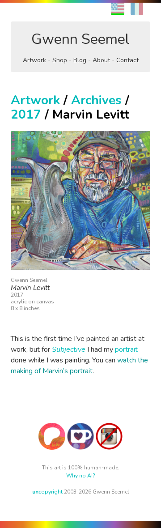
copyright (47, 491)
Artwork (34, 60)
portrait (126, 349)
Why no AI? (80, 475)
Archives (96, 100)
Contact (127, 60)
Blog (79, 60)
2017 (26, 114)
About (101, 60)
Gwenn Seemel (80, 39)
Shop (59, 60)
